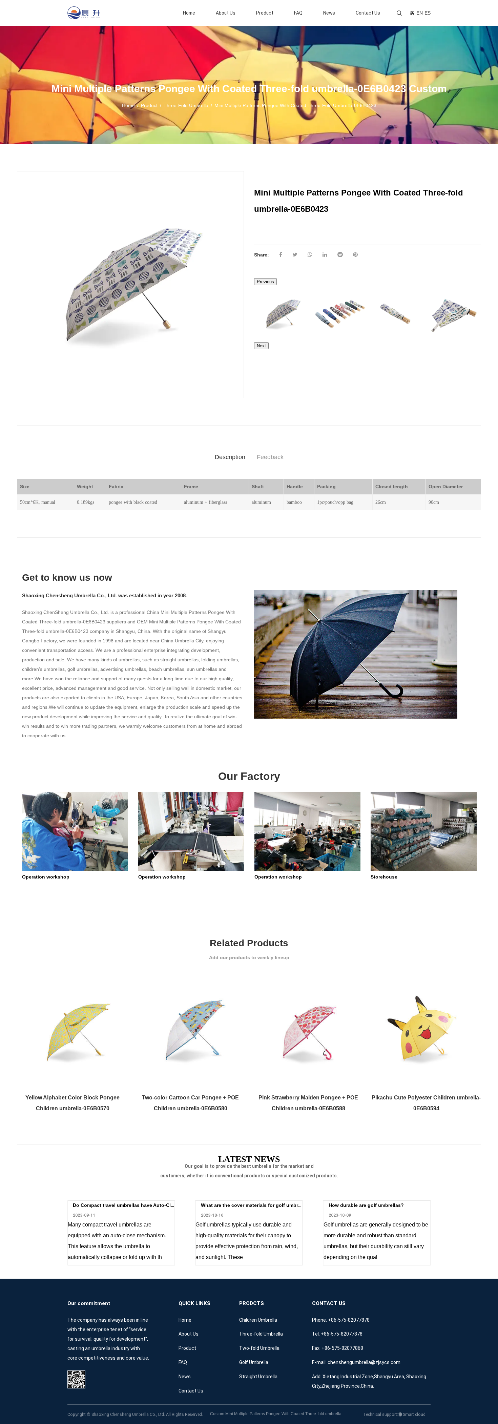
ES (427, 13)
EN (419, 13)
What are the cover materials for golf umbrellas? (128, 1205)
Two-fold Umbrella (259, 1348)
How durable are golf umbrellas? (238, 1205)
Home (189, 13)
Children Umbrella (258, 1320)
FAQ (298, 13)
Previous (265, 281)
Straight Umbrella (258, 1376)
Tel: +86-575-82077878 (337, 1334)
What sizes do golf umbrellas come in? (373, 1205)
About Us (225, 13)
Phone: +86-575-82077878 (341, 1320)
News (329, 13)
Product (264, 13)
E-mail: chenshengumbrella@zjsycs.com (356, 1362)
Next (261, 345)
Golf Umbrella (253, 1362)
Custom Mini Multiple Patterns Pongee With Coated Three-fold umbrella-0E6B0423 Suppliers (278, 1413)
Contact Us (368, 13)
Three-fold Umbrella (186, 105)
